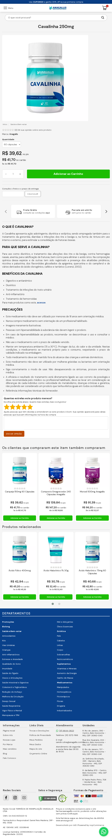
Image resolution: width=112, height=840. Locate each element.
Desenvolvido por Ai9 (66, 825)
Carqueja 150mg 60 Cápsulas (19, 491)
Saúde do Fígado (10, 673)
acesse (41, 302)
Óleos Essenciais (65, 626)
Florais (60, 701)
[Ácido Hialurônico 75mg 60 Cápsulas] (92, 549)
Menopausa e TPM (10, 715)
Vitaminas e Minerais (67, 668)
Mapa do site (35, 749)
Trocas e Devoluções (39, 730)
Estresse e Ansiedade (12, 659)
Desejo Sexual (8, 701)
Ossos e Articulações (12, 678)
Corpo (60, 650)
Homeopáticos (64, 692)
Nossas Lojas (9, 740)
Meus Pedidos (36, 740)
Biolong (6, 626)
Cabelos (61, 640)
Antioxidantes (8, 636)
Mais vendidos (9, 749)
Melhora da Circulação (13, 696)
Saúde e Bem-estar (12, 631)
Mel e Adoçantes (65, 622)
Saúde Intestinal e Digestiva (15, 682)
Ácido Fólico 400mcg (20, 570)
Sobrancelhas (63, 654)
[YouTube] (24, 798)
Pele (59, 636)
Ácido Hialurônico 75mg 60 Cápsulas (92, 572)
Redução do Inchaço (12, 692)
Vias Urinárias (8, 645)
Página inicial (9, 730)
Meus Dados (35, 744)
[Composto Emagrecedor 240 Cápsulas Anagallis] (56, 470)
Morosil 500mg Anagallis (92, 491)
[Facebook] (6, 798)
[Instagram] (15, 798)
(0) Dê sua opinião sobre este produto (33, 130)
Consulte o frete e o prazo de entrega (20, 189)
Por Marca (7, 744)
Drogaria (61, 706)
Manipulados (63, 687)
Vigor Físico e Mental (12, 710)
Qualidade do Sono (11, 664)
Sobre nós (8, 735)
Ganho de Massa (65, 678)
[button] (5, 211)
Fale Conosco (9, 758)
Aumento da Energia (67, 673)
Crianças (6, 650)
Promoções (8, 622)
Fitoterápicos (63, 696)
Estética (61, 631)
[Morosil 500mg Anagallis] (92, 470)
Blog (5, 753)
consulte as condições (36, 213)
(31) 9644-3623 (66, 730)
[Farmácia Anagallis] (57, 8)
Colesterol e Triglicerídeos (14, 687)
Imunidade (7, 668)
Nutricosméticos (65, 659)
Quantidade (8, 139)
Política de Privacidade (40, 735)
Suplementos (64, 664)
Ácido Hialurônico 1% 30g (56, 570)
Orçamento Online (38, 753)
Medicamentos (64, 682)
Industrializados (64, 710)
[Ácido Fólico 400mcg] (19, 549)
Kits (4, 640)
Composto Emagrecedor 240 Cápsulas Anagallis (56, 493)
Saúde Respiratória (11, 706)
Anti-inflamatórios (11, 654)
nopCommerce (97, 825)
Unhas (60, 645)
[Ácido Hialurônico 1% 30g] (56, 549)
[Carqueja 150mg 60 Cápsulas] (19, 470)
